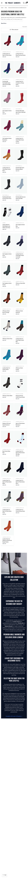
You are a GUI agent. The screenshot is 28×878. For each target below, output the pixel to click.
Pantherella (6, 79)
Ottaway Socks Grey (7, 338)
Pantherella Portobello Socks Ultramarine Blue (7, 83)
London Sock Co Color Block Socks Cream (20, 140)
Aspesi (4, 222)
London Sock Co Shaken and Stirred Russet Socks (7, 540)
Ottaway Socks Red (20, 283)
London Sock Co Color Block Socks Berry (7, 169)
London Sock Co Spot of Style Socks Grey (7, 511)
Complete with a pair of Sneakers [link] (14, 716)
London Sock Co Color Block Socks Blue (20, 340)
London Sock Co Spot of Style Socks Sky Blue (20, 452)
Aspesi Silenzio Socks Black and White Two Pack (6, 226)
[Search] (24, 3)
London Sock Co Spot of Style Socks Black (7, 482)
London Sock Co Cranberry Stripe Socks (20, 83)
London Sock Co (7, 51)
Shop (6, 7)
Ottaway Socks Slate (7, 395)
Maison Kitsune (19, 393)
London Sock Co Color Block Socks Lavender (20, 255)
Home (2, 7)
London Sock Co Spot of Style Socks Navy (20, 482)
